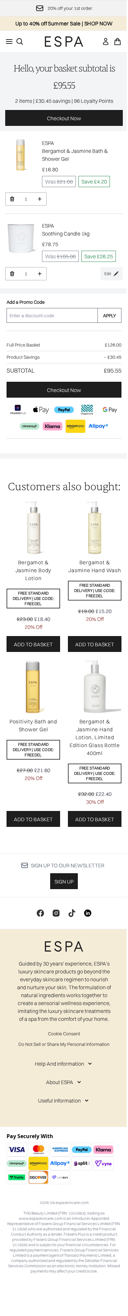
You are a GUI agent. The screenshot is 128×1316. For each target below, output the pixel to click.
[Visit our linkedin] (88, 913)
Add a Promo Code (26, 302)
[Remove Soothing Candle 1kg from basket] (12, 273)
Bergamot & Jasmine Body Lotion (33, 570)
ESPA (48, 143)
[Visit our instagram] (56, 913)
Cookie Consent (64, 1033)
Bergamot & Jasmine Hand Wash (94, 566)
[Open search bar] (19, 41)
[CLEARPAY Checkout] (29, 426)
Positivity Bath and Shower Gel (33, 725)
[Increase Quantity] (40, 199)
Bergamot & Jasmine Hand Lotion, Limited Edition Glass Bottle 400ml (95, 737)
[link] (105, 41)
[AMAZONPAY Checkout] (75, 426)
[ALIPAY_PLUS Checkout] (98, 426)
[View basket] (117, 41)
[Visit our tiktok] (72, 913)
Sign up (64, 881)
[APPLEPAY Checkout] (41, 410)
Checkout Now (64, 118)
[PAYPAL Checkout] (64, 410)
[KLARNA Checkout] (52, 426)
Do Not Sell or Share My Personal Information (64, 1044)
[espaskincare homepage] (64, 41)
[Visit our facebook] (40, 913)
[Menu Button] (7, 41)
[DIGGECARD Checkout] (87, 410)
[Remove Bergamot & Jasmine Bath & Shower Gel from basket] (12, 199)
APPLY (109, 316)
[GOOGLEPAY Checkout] (110, 410)
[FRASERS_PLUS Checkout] (18, 410)
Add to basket (33, 644)
